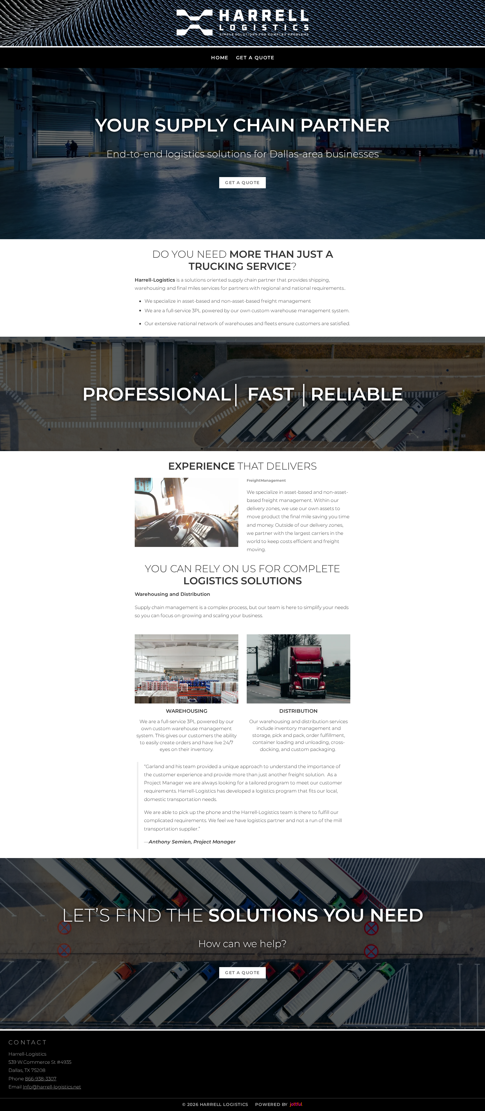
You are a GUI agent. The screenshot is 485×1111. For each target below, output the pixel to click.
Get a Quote (242, 182)
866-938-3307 (40, 1078)
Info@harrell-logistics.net (52, 1087)
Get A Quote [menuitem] (255, 57)
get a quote (242, 972)
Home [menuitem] (219, 57)
